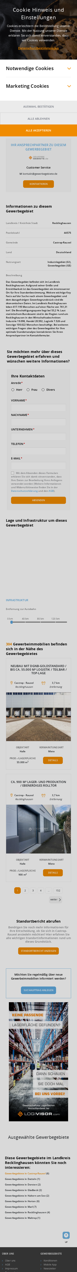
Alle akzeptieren (38, 130)
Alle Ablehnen (39, 119)
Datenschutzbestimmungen (38, 48)
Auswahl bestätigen (38, 106)
